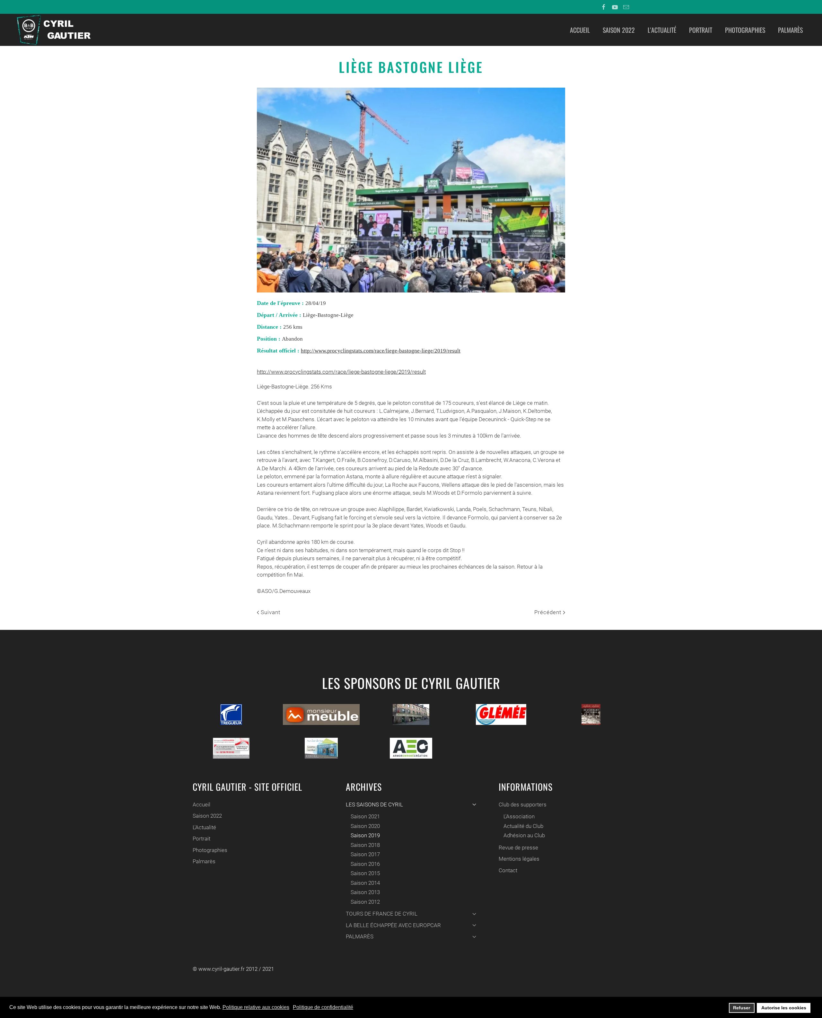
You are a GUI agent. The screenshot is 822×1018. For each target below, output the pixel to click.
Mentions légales (519, 859)
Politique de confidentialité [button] (323, 1007)
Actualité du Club (523, 826)
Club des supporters (523, 804)
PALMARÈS (359, 936)
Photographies (745, 30)
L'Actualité (662, 30)
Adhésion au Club (524, 835)
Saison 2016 (365, 864)
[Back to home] (53, 30)
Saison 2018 (365, 845)
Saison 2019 (365, 835)
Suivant (269, 612)
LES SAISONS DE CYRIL (374, 804)
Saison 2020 (365, 826)
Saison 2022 (619, 30)
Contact (508, 870)
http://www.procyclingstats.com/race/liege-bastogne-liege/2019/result (380, 351)
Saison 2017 (365, 854)
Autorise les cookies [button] (783, 1007)
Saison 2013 (365, 892)
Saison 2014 (365, 883)
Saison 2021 (365, 816)
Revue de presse (518, 847)
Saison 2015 (365, 873)
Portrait (700, 30)
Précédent (548, 612)
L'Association (519, 816)
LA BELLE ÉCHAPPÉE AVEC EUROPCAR (393, 925)
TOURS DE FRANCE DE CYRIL (381, 913)
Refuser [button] (741, 1007)
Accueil (580, 30)
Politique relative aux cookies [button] (256, 1007)
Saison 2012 (365, 902)
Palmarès (790, 30)
